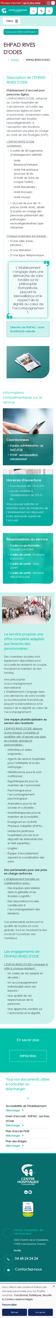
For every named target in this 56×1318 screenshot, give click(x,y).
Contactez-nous (28, 1269)
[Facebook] (30, 1192)
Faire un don (41, 10)
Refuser (14, 1312)
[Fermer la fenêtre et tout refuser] (54, 1285)
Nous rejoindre (33, 10)
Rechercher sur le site (49, 10)
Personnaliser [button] (9, 1304)
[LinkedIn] (26, 1192)
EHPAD (15, 59)
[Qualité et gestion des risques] (28, 1209)
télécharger (13, 1110)
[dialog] (28, 1300)
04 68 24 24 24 (26, 1258)
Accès (17, 1250)
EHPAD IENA (28, 1056)
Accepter (40, 1312)
